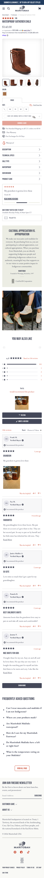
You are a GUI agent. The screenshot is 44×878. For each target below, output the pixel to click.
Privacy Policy (20, 871)
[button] (3, 9)
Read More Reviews (11, 202)
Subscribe (38, 799)
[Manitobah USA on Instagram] (15, 856)
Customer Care (8, 807)
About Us (6, 813)
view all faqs (22, 771)
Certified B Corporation (24, 284)
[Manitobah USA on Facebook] (21, 856)
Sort (24, 433)
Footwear (14, 15)
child (12, 100)
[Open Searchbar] (8, 8)
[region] (22, 406)
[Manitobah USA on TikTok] (28, 856)
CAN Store (5, 876)
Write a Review (26, 425)
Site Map (38, 871)
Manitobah (5, 15)
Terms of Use (30, 871)
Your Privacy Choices (8, 871)
